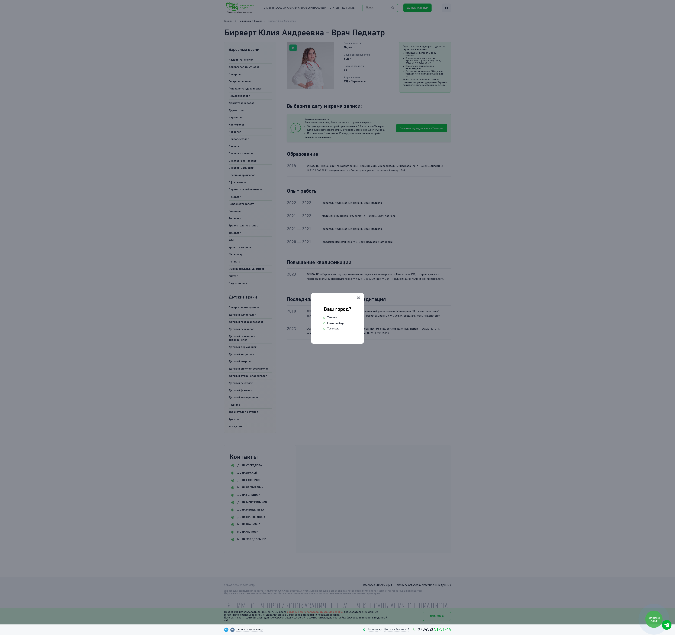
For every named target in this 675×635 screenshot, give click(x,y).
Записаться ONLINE (654, 619)
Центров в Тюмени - (396, 629)
